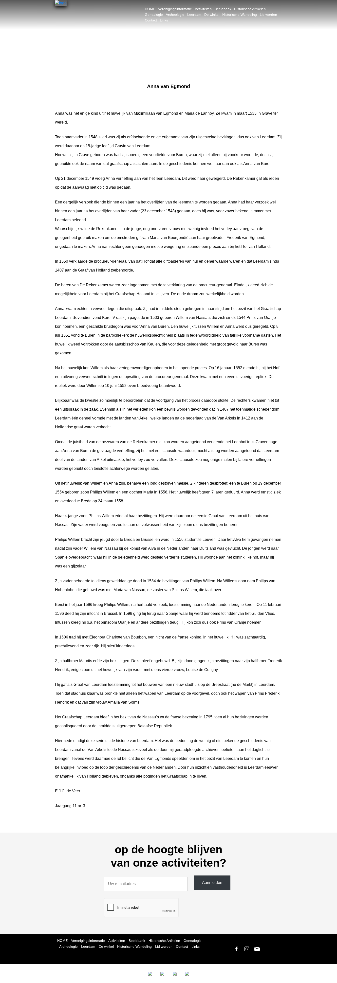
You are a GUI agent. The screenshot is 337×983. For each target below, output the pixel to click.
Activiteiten (203, 9)
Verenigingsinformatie (175, 9)
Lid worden (268, 15)
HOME (150, 9)
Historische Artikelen (250, 9)
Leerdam (194, 15)
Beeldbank (223, 9)
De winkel (211, 15)
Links (164, 20)
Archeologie (175, 15)
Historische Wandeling (239, 15)
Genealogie (154, 15)
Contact (151, 20)
